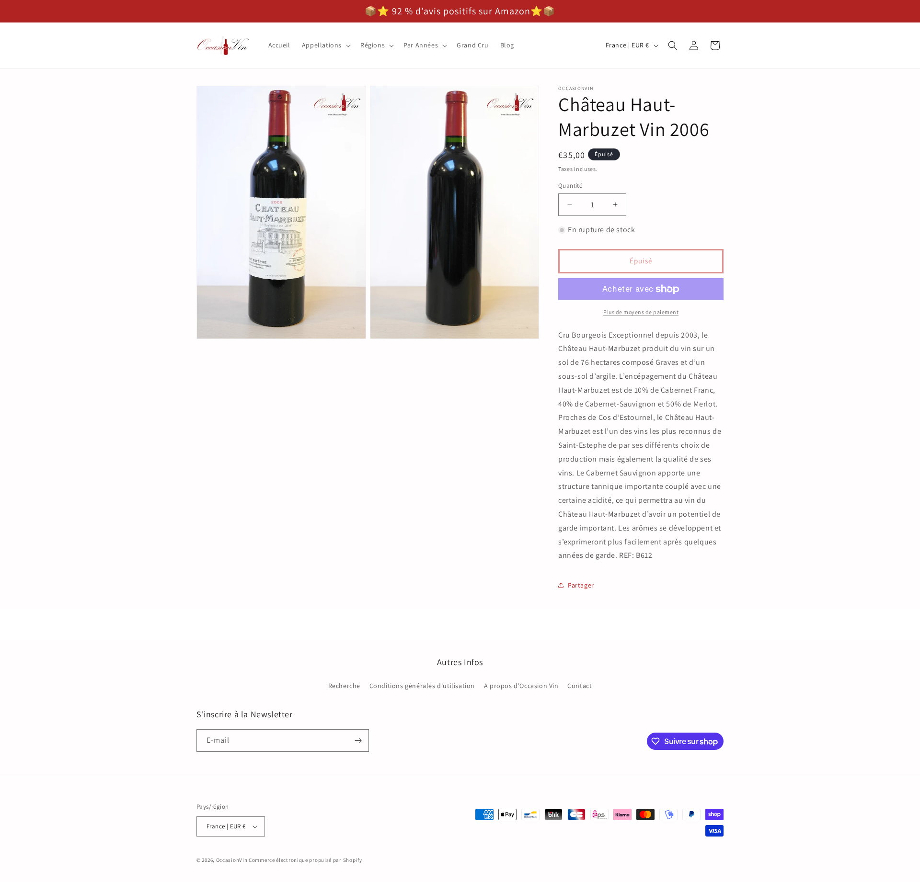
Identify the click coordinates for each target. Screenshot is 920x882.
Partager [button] (581, 585)
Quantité (570, 185)
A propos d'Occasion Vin (521, 685)
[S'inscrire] (357, 740)
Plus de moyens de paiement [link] (640, 312)
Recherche (344, 685)
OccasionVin (232, 860)
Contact (579, 685)
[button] (325, 45)
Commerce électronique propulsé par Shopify (305, 860)
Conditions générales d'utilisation (422, 685)
